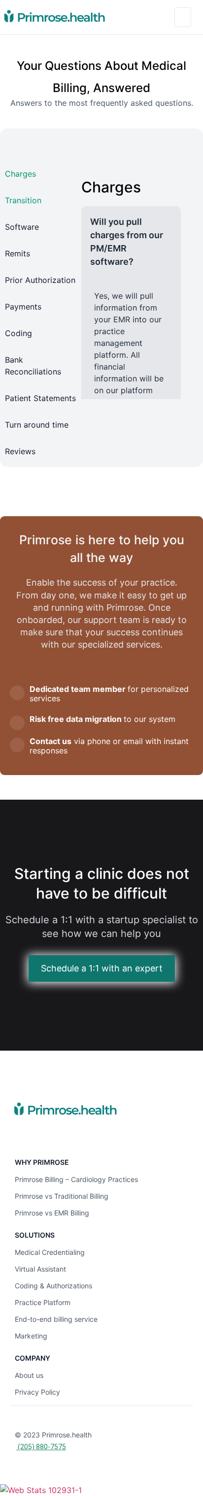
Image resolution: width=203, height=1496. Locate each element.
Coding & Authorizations (53, 1285)
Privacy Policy (37, 1392)
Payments (23, 307)
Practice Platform (42, 1302)
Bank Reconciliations (33, 365)
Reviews (20, 451)
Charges (20, 174)
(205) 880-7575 (41, 1447)
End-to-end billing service (56, 1319)
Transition (23, 200)
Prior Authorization (40, 280)
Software (22, 227)
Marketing (31, 1336)
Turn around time (36, 425)
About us (29, 1375)
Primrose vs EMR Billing (52, 1213)
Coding (18, 333)
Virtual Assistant (40, 1269)
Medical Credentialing (50, 1252)
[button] (182, 17)
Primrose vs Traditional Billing (61, 1196)
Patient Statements (40, 398)
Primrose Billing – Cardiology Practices (76, 1179)
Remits (17, 253)
